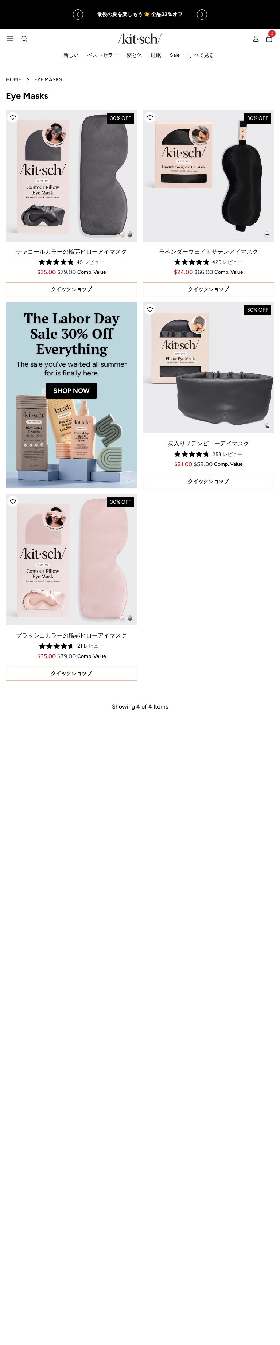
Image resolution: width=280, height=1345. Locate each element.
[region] (140, 14)
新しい (71, 55)
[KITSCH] (140, 38)
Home (13, 80)
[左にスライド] (78, 14)
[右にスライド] (202, 14)
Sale (175, 55)
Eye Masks (48, 80)
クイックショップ (71, 289)
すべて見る (201, 55)
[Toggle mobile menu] (10, 39)
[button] (12, 117)
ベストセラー (103, 55)
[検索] (24, 39)
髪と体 (134, 55)
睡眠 (156, 55)
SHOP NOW (71, 391)
